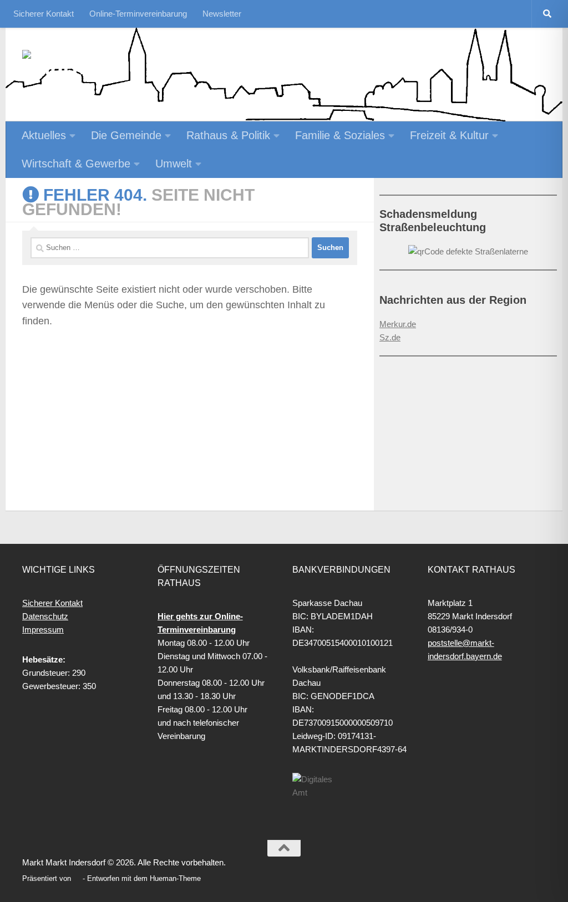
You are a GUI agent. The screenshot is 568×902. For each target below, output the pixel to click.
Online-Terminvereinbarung (138, 13)
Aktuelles (44, 135)
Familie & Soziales (340, 135)
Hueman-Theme (175, 878)
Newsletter (221, 13)
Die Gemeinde (126, 135)
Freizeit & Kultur (449, 135)
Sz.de (389, 337)
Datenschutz (45, 616)
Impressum (43, 629)
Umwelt (173, 163)
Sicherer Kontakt (43, 13)
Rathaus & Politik (228, 135)
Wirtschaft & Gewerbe (76, 163)
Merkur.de (397, 324)
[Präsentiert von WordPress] (76, 878)
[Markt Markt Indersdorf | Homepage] (80, 66)
